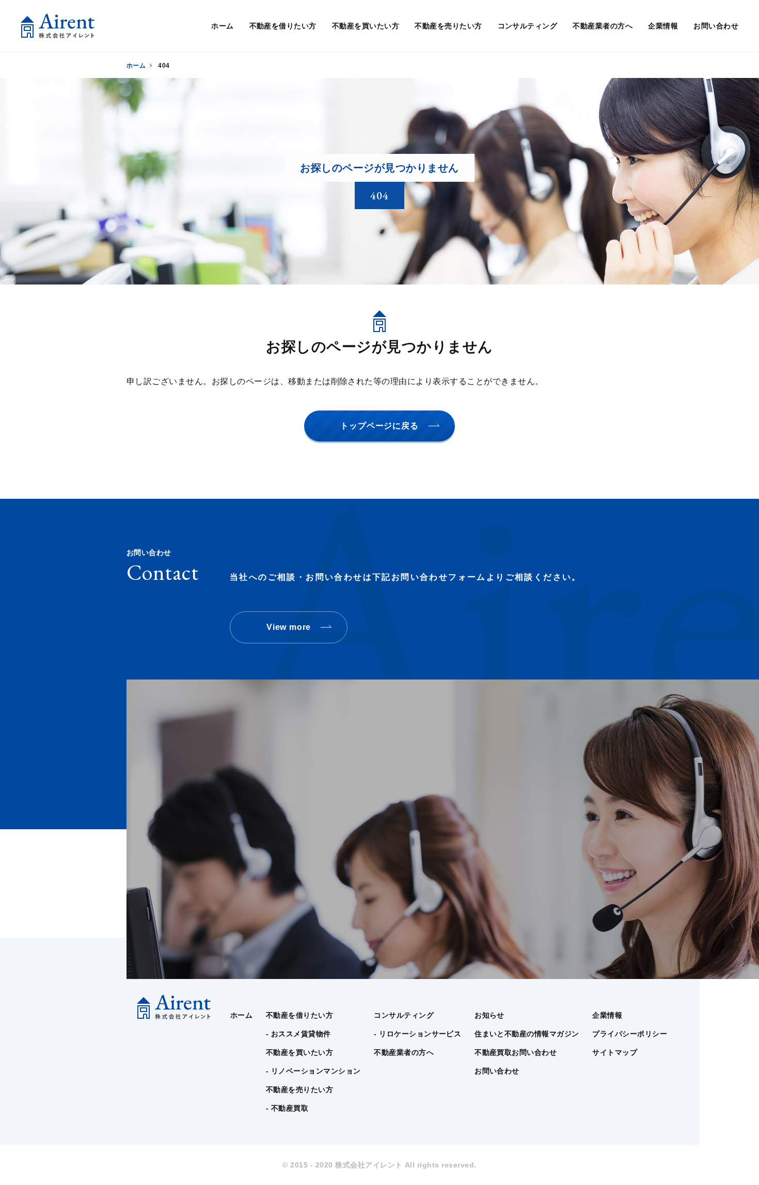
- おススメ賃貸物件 (298, 1034)
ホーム (222, 26)
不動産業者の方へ (602, 26)
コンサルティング (528, 26)
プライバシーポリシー (629, 1034)
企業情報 (663, 26)
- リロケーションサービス (417, 1034)
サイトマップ (614, 1052)
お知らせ (489, 1015)
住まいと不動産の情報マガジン (527, 1034)
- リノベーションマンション (313, 1071)
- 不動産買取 (287, 1108)
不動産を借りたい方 (283, 26)
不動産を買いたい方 (365, 26)
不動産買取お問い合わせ (516, 1052)
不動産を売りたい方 (448, 26)
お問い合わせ (715, 26)
